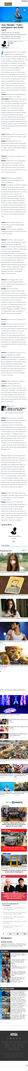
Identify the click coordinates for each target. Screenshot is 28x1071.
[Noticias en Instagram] (8, 1038)
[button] (25, 59)
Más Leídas (4, 951)
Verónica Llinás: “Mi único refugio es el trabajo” (16, 409)
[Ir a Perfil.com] (25, 1)
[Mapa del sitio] (20, 1038)
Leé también (11, 406)
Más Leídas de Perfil (7, 989)
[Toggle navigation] (2, 4)
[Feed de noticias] (16, 1038)
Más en (8, 802)
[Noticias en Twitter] (13, 1038)
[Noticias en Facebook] (10, 1038)
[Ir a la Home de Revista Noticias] (8, 4)
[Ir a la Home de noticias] (14, 1034)
